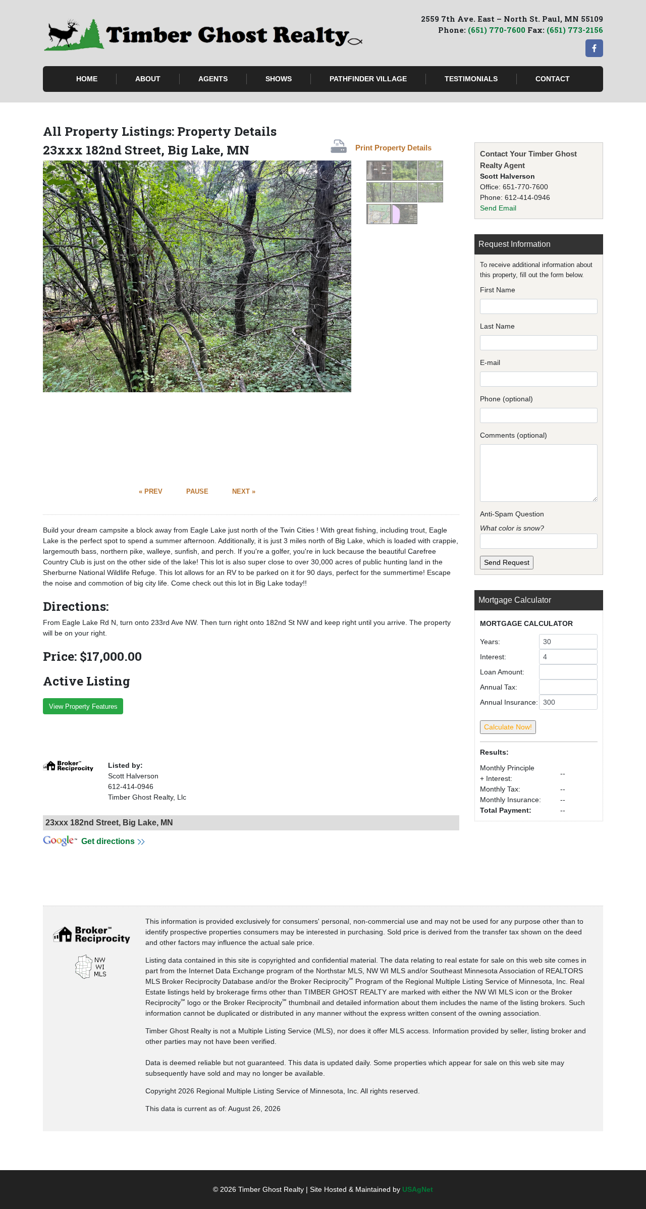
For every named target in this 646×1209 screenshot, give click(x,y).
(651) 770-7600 (496, 30)
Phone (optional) (506, 399)
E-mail (490, 362)
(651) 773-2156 (575, 30)
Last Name (497, 326)
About (147, 79)
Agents (213, 79)
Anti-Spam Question (512, 514)
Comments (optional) (513, 435)
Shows (278, 79)
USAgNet (417, 1189)
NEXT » (243, 491)
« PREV (151, 491)
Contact (552, 79)
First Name (497, 290)
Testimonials (471, 79)
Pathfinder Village (368, 79)
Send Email (498, 208)
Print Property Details (393, 147)
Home (86, 79)
